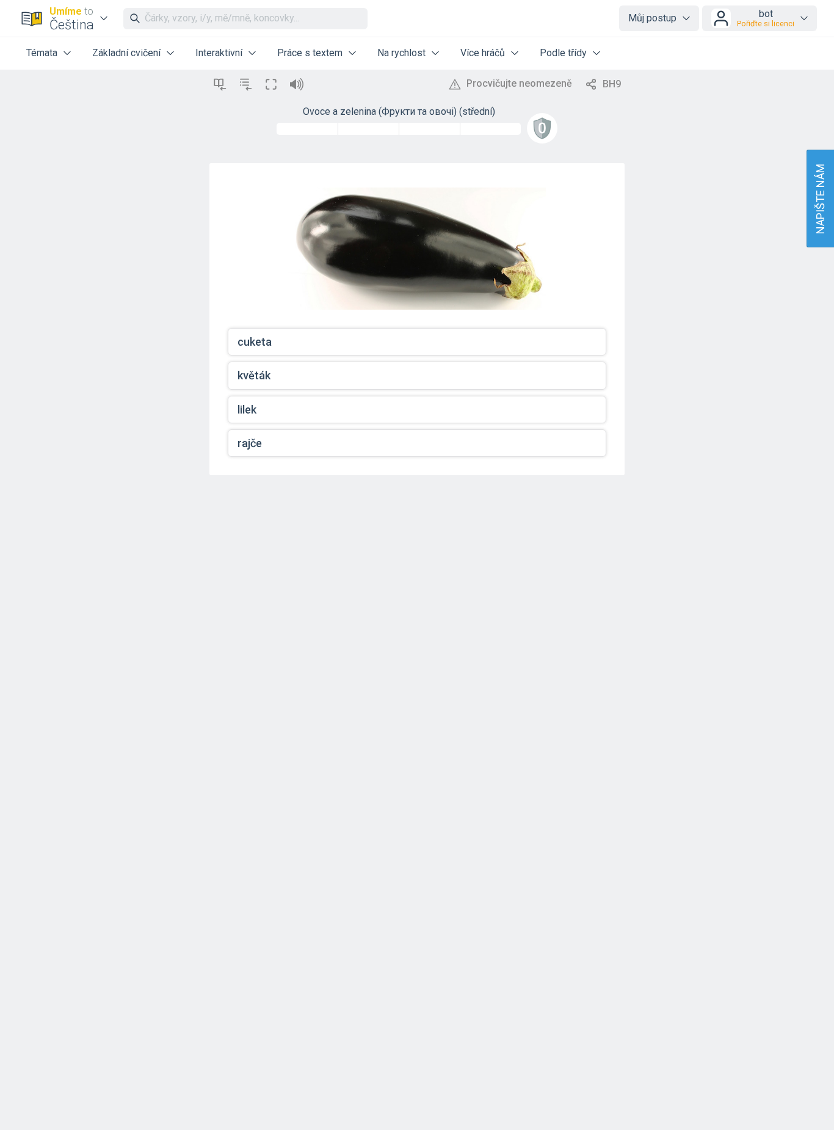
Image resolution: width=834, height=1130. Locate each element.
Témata (41, 53)
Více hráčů (482, 53)
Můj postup (652, 18)
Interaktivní (218, 53)
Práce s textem (310, 53)
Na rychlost (401, 53)
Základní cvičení (126, 53)
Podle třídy (563, 53)
